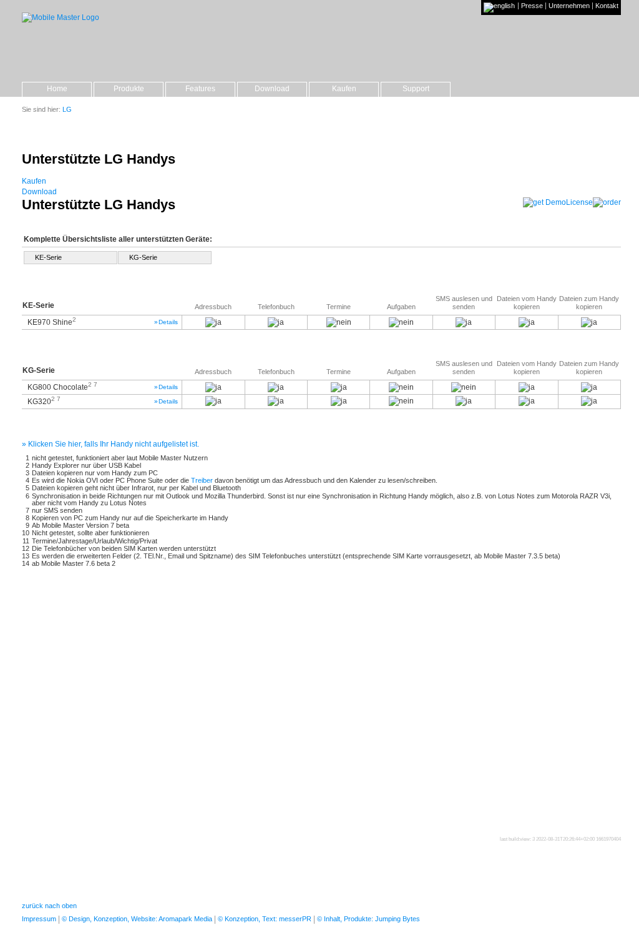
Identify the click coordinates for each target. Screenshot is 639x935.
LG (67, 109)
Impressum (39, 919)
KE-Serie (48, 257)
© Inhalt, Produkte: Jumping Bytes (368, 919)
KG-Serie (143, 257)
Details (166, 322)
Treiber (202, 480)
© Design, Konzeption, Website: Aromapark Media (137, 919)
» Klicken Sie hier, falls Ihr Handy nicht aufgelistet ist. (110, 444)
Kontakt (606, 5)
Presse (532, 5)
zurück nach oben (49, 905)
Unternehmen (569, 5)
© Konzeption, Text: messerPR (264, 919)
